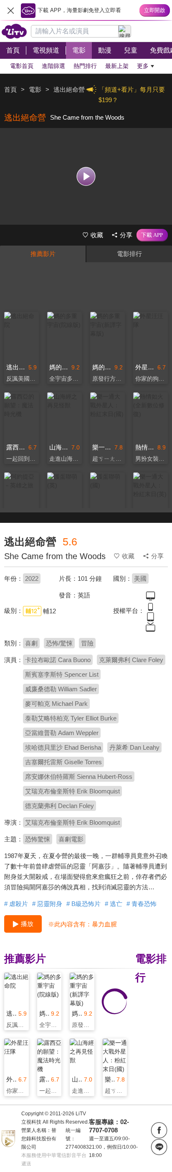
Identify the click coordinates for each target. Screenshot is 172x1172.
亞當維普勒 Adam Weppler (62, 732)
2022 (31, 578)
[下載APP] (152, 235)
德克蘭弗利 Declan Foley (59, 805)
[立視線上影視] (14, 31)
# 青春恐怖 (141, 903)
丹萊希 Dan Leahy (134, 747)
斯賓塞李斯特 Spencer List (62, 674)
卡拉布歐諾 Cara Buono (58, 659)
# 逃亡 (113, 903)
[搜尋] (125, 31)
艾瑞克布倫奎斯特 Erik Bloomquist (72, 791)
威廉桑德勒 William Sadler (61, 689)
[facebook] (159, 1130)
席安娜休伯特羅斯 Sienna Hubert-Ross (78, 776)
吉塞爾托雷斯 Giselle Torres (63, 761)
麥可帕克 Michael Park (56, 703)
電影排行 (129, 253)
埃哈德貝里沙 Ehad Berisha (63, 747)
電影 (35, 89)
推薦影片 (43, 253)
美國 (140, 578)
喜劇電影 (70, 839)
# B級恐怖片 (83, 903)
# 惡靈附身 (47, 903)
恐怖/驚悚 (59, 643)
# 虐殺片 (16, 903)
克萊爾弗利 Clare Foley (131, 659)
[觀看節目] (86, 176)
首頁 (10, 89)
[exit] (10, 10)
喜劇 (31, 643)
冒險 (87, 643)
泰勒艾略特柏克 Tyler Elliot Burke (70, 718)
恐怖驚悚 (37, 839)
